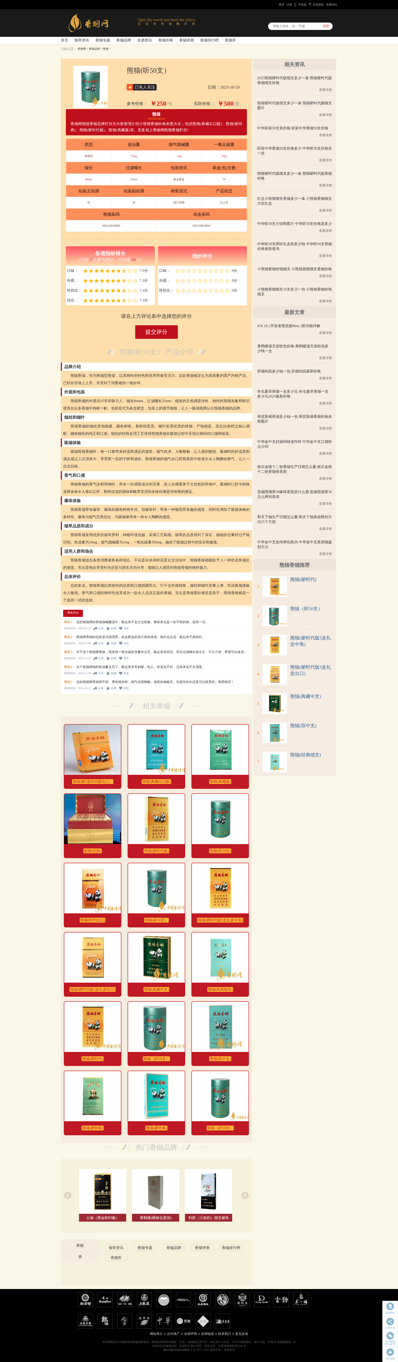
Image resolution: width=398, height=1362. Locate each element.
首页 (64, 40)
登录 (281, 4)
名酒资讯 (144, 40)
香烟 (80, 1245)
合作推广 (173, 1334)
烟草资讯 (81, 40)
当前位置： (69, 49)
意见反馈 (241, 1334)
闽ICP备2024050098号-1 (177, 1350)
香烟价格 (165, 40)
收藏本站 (331, 4)
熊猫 (105, 48)
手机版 (302, 4)
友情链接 (207, 1334)
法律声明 (190, 1334)
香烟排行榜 (209, 40)
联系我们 (224, 1334)
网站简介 (156, 1334)
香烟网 (82, 48)
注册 (289, 4)
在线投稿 (318, 4)
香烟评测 (186, 40)
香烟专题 (102, 40)
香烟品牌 (123, 40)
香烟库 (230, 40)
